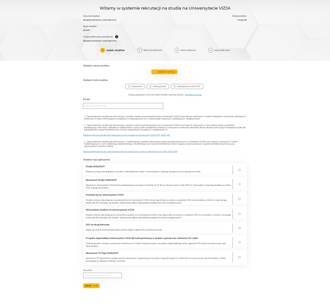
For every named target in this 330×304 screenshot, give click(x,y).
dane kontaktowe (150, 50)
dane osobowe (186, 50)
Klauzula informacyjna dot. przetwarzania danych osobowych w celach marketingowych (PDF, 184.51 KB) (130, 151)
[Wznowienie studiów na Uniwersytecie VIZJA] (239, 213)
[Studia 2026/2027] (239, 169)
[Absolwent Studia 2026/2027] (239, 184)
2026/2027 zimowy (166, 72)
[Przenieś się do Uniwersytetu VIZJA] (239, 198)
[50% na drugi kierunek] (239, 228)
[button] (158, 169)
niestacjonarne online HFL (189, 86)
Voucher (87, 270)
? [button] (116, 37)
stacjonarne (137, 86)
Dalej (88, 286)
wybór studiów (113, 50)
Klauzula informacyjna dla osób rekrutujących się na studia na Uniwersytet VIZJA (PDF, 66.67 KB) (126, 135)
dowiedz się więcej (193, 95)
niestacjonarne (159, 86)
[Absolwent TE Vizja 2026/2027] (239, 257)
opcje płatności (220, 50)
